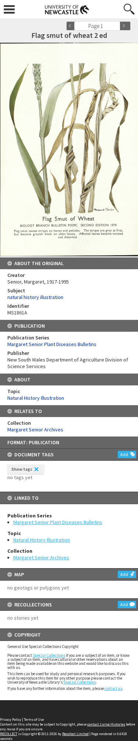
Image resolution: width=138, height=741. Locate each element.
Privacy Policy (10, 719)
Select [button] (117, 26)
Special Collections (49, 655)
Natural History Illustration (41, 540)
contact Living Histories (106, 724)
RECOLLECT (8, 733)
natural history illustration (35, 297)
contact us (113, 688)
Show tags (21, 469)
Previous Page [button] (72, 26)
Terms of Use (34, 719)
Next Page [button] (125, 26)
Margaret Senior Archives (41, 557)
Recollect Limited (75, 733)
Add (124, 454)
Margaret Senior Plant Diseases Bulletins (57, 522)
